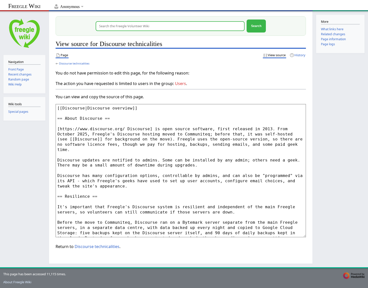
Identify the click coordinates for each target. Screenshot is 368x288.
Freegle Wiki (24, 6)
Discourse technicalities (74, 63)
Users (180, 83)
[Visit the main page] (24, 33)
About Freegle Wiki (17, 282)
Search (256, 26)
